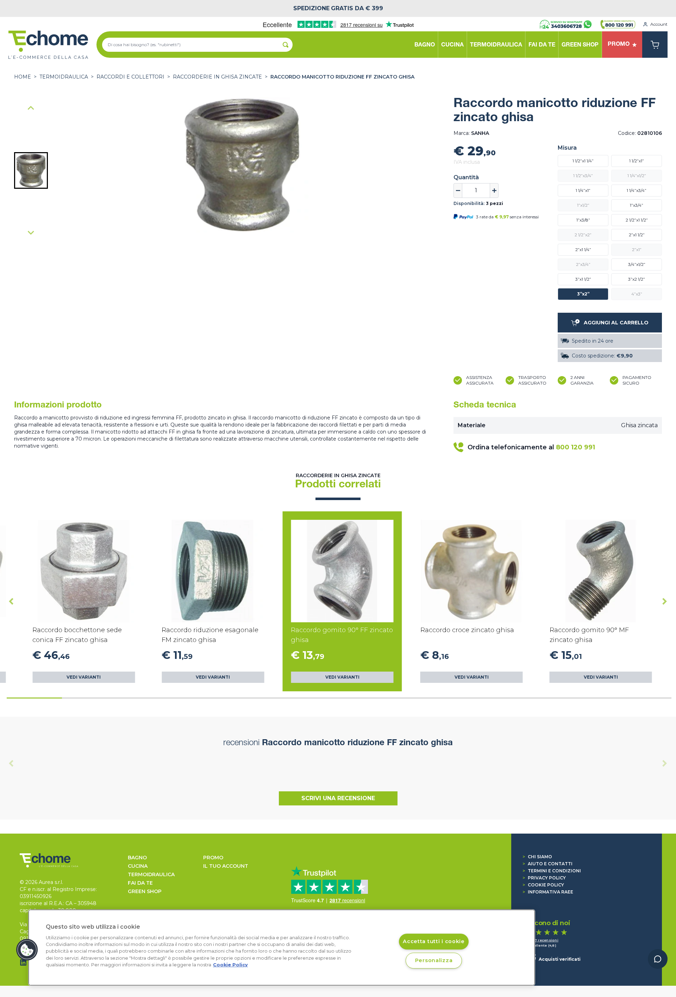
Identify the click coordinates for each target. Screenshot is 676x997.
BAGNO (137, 857)
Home (22, 77)
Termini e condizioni (551, 870)
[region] (281, 947)
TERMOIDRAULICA (63, 77)
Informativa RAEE (547, 892)
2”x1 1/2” (637, 234)
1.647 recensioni (542, 940)
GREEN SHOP (145, 891)
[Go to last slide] (11, 601)
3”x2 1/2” (636, 279)
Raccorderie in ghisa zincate (217, 77)
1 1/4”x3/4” (636, 190)
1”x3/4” (636, 205)
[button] (31, 170)
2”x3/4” (583, 264)
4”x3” (636, 294)
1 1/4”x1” (583, 190)
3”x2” (583, 294)
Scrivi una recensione (338, 798)
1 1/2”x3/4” (583, 175)
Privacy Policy (544, 877)
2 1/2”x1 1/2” (637, 220)
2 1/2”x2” (583, 234)
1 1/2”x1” (636, 160)
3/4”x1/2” (636, 264)
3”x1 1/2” (583, 279)
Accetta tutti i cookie (434, 941)
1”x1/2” (583, 205)
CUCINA (138, 866)
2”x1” (636, 249)
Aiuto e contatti (547, 863)
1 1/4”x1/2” (636, 175)
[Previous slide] (31, 108)
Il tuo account (225, 866)
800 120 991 (575, 447)
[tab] (34, 698)
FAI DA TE (140, 883)
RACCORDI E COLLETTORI (130, 77)
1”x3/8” (583, 220)
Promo (213, 857)
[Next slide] (31, 232)
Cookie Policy (543, 884)
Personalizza (434, 960)
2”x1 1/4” (583, 249)
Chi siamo (537, 856)
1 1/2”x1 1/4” (583, 160)
